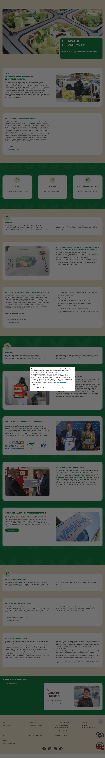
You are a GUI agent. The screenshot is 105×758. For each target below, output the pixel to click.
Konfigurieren (64, 388)
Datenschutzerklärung (60, 382)
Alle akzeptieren (42, 388)
